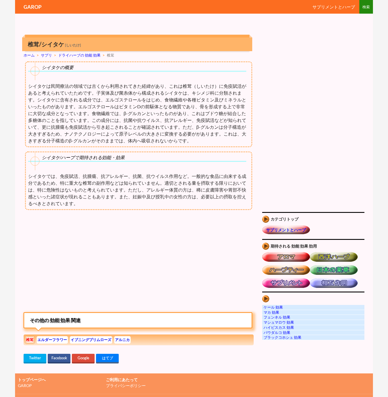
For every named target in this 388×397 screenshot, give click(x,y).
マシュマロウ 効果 (279, 322)
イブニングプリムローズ (91, 339)
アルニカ (122, 339)
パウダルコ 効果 (277, 332)
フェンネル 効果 (277, 317)
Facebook (59, 358)
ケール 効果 (273, 307)
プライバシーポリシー (126, 385)
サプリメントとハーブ (333, 6)
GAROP (32, 7)
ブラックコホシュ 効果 (282, 337)
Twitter (35, 358)
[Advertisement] (71, 262)
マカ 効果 (271, 312)
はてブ (107, 358)
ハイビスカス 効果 (279, 327)
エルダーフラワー (52, 339)
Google (83, 358)
